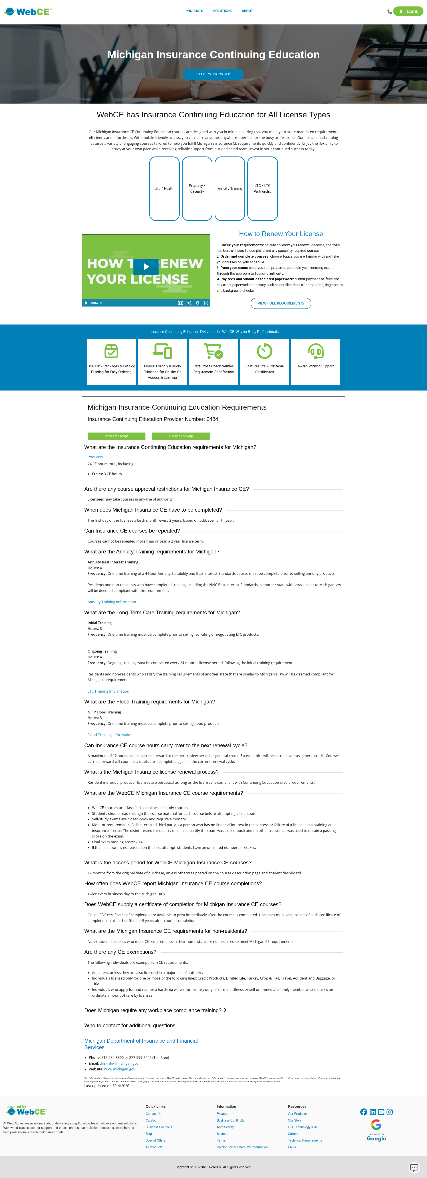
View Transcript (116, 436)
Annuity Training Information (112, 601)
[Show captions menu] (180, 303)
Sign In (412, 11)
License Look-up (181, 436)
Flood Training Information (110, 734)
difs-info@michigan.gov (119, 1063)
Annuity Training (230, 188)
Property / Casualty (197, 189)
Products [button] (194, 10)
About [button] (247, 10)
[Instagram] (390, 1113)
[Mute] (189, 303)
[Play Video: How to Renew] (146, 267)
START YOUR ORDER (213, 74)
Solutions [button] (222, 10)
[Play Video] (86, 303)
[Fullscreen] (206, 303)
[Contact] (389, 11)
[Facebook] (363, 1113)
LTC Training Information (108, 691)
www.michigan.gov (119, 1069)
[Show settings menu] (197, 303)
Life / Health (164, 188)
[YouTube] (381, 1113)
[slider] (137, 303)
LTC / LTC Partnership (263, 189)
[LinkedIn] (373, 1113)
